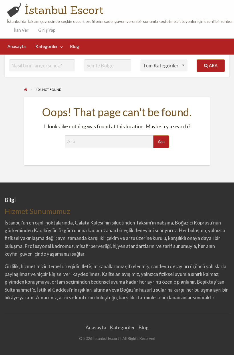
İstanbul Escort (64, 10)
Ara (212, 65)
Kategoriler (46, 46)
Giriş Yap (47, 30)
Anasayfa (16, 46)
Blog (74, 46)
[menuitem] (20, 30)
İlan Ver (21, 30)
